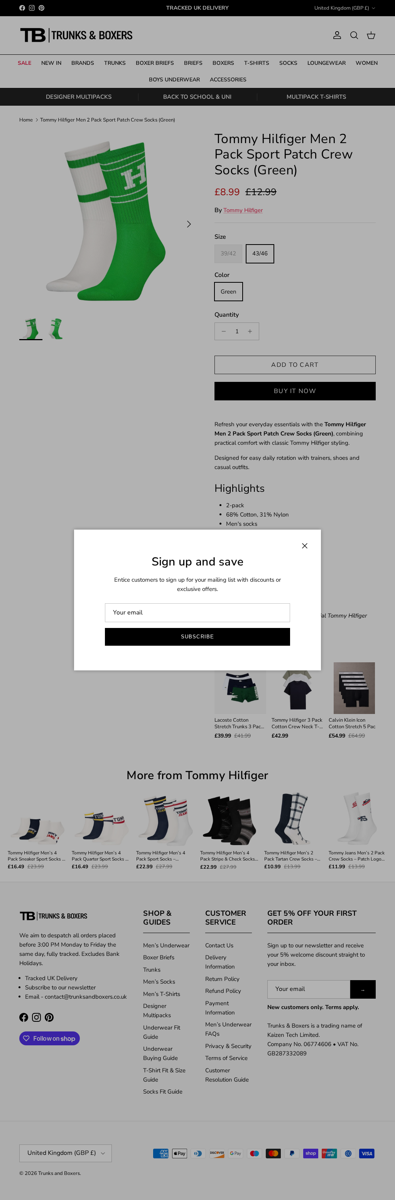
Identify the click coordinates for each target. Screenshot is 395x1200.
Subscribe (197, 637)
